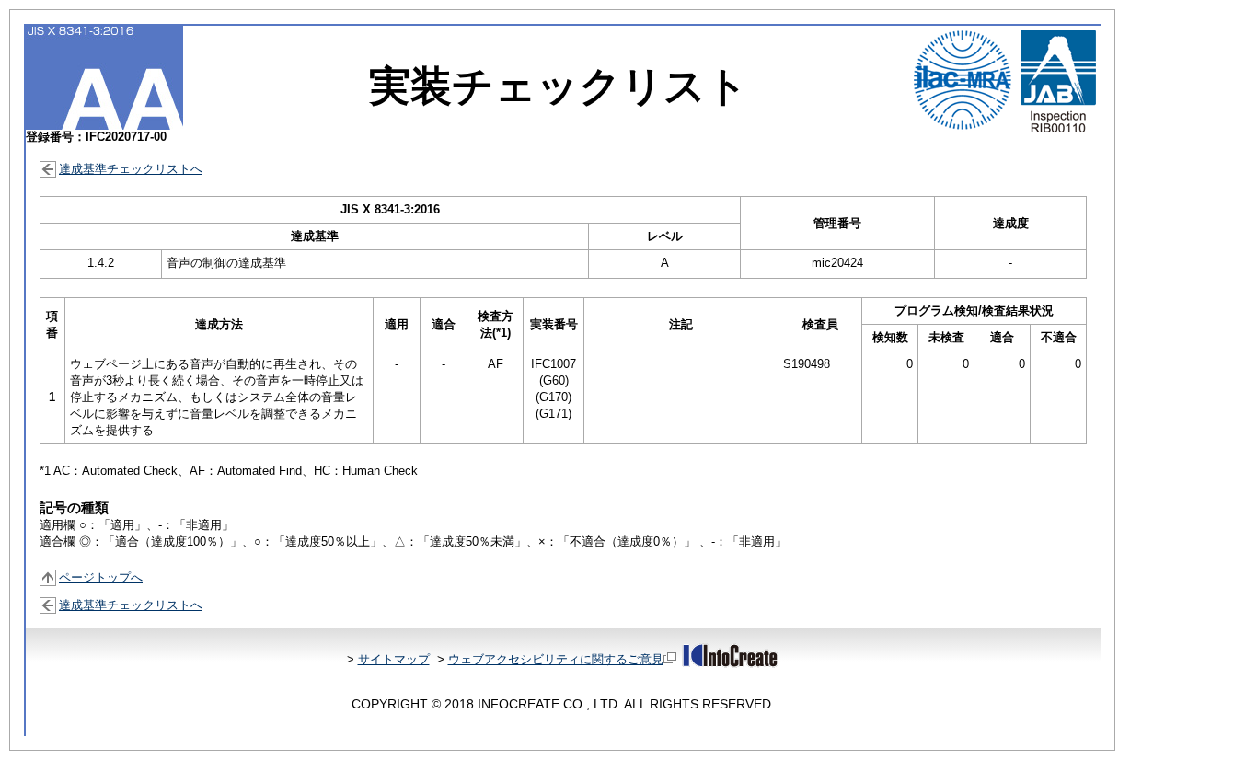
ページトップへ (101, 577)
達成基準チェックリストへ (130, 169)
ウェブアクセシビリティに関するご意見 (555, 659)
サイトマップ (394, 659)
